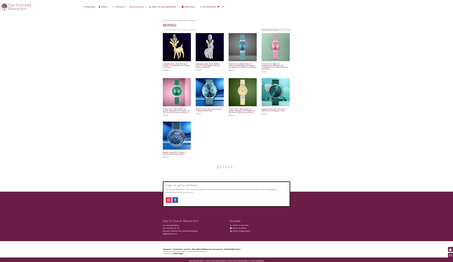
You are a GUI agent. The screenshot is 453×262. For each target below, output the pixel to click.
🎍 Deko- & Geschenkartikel (162, 6)
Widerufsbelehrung (203, 249)
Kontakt (187, 249)
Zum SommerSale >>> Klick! (200, 260)
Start (164, 20)
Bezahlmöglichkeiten (232, 249)
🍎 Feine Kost (188, 6)
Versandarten (217, 249)
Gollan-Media (178, 254)
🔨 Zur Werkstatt (208, 6)
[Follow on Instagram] (168, 200)
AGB (193, 249)
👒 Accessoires (136, 6)
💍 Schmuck (118, 6)
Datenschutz (178, 249)
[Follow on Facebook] (175, 200)
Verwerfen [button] (260, 260)
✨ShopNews (88, 6)
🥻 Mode (102, 6)
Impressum (167, 249)
